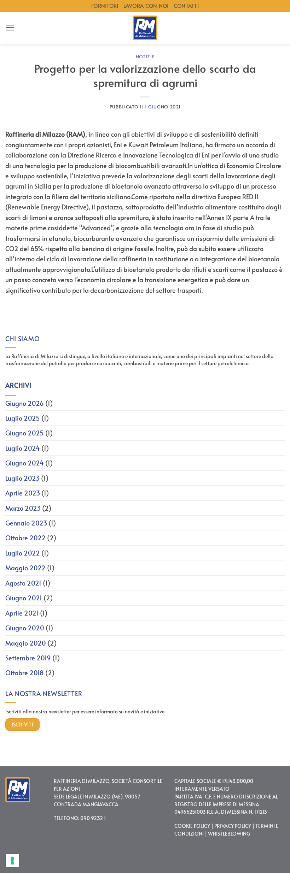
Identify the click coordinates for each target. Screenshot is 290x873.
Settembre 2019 (28, 657)
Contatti (186, 5)
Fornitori (104, 5)
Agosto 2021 (23, 582)
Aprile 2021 (22, 612)
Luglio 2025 (22, 418)
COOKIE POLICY (192, 825)
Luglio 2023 (22, 478)
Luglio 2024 (22, 448)
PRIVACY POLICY (232, 825)
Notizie (145, 56)
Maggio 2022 (25, 567)
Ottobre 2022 (25, 537)
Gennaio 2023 (26, 522)
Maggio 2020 (25, 643)
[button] (10, 27)
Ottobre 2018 (24, 672)
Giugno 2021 (23, 597)
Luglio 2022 (22, 552)
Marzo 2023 (23, 508)
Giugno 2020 (24, 627)
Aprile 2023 (22, 492)
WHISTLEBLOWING (229, 833)
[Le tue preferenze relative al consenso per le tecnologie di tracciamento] (12, 860)
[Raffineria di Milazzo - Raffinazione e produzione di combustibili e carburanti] (145, 28)
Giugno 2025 (24, 432)
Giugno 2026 (24, 403)
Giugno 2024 (24, 462)
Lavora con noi (146, 5)
